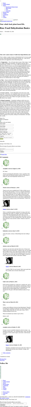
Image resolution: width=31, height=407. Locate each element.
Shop (4, 16)
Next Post (2, 360)
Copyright (8, 10)
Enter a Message (3, 132)
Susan (4, 209)
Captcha (2, 136)
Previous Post (3, 359)
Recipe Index (6, 12)
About (4, 5)
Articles (4, 13)
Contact (4, 17)
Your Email (2, 126)
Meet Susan (8, 8)
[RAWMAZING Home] (15, 21)
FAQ (7, 9)
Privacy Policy (6, 391)
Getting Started (6, 4)
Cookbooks (5, 14)
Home (4, 3)
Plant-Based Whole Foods (12, 7)
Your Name (2, 123)
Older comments (6, 352)
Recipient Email (3, 129)
